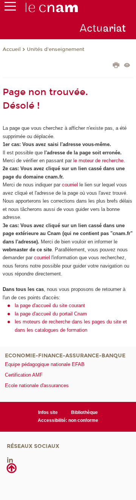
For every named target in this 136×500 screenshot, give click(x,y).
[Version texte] (127, 65)
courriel (70, 185)
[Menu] (10, 8)
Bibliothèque (84, 412)
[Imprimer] (116, 66)
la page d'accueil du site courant (50, 305)
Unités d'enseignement (55, 49)
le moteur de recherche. (98, 160)
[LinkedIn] (10, 459)
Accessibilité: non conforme (68, 420)
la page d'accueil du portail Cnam (51, 314)
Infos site (48, 412)
